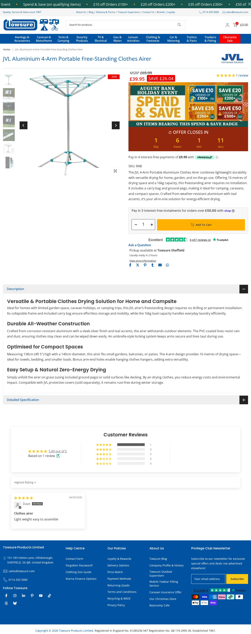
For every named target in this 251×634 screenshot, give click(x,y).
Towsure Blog (158, 559)
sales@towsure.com (237, 12)
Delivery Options (118, 565)
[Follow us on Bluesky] (15, 603)
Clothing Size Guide (78, 572)
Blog (91, 12)
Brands (161, 12)
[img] (23, 498)
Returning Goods (118, 585)
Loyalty (171, 12)
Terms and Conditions (121, 592)
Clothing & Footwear (153, 39)
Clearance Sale (230, 39)
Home (6, 49)
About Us (81, 12)
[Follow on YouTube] (40, 595)
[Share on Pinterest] (145, 265)
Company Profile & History (166, 565)
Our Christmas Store (162, 599)
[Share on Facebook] (130, 265)
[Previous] (23, 125)
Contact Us (148, 12)
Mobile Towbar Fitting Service (163, 583)
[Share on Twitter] (137, 265)
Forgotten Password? (79, 565)
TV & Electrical (101, 39)
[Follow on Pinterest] (32, 595)
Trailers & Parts (192, 39)
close (248, 4)
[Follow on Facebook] (6, 595)
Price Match (115, 572)
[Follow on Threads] (6, 603)
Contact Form (74, 559)
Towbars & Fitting (210, 39)
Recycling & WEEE (119, 598)
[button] (226, 75)
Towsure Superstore (129, 12)
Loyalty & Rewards (119, 559)
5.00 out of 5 (58, 451)
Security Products (82, 39)
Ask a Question (139, 245)
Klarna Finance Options (81, 579)
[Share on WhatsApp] (167, 265)
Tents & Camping (63, 39)
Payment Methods (119, 579)
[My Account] (227, 25)
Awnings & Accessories (22, 39)
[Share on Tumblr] (152, 265)
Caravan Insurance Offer (165, 592)
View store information (142, 260)
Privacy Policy (116, 605)
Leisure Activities (133, 39)
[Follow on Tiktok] (49, 595)
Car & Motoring (173, 39)
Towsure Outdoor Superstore (160, 573)
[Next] (116, 125)
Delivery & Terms (105, 12)
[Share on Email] (160, 265)
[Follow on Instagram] (15, 595)
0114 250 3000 (211, 12)
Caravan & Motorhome (44, 39)
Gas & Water (117, 39)
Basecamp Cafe (159, 605)
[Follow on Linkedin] (23, 595)
